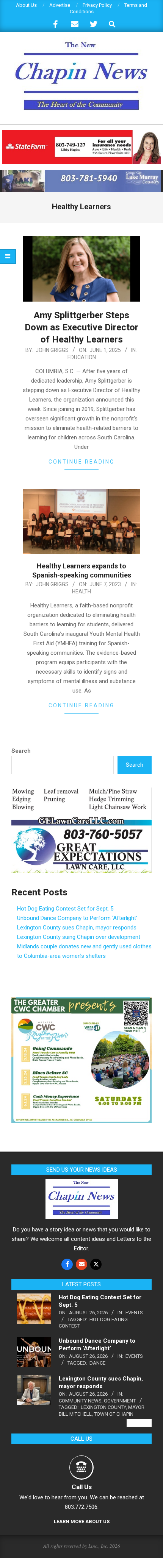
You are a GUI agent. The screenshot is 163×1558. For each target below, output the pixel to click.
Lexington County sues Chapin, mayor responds (76, 927)
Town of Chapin (113, 1414)
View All (139, 1423)
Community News (80, 1401)
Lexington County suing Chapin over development (78, 937)
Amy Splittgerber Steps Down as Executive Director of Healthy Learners (81, 327)
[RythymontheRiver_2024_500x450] (81, 1001)
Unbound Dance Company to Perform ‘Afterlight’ (77, 918)
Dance (97, 1363)
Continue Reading (81, 462)
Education (81, 357)
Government (120, 1401)
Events (134, 1312)
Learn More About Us (82, 1521)
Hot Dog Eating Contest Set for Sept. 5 (65, 908)
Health (81, 591)
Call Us (82, 1487)
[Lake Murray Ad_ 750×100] (81, 173)
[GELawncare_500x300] (81, 792)
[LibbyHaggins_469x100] (81, 133)
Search (21, 750)
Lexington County (103, 1407)
